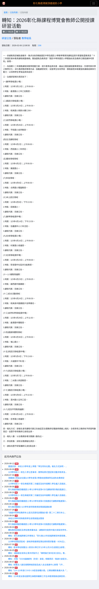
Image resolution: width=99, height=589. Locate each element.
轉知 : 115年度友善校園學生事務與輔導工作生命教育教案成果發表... (37, 576)
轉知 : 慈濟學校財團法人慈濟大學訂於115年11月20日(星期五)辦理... (37, 547)
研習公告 (6, 38)
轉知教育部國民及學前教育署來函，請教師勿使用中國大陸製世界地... (38, 530)
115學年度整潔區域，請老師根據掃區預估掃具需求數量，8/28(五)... (37, 542)
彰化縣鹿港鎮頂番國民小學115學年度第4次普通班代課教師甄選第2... (37, 501)
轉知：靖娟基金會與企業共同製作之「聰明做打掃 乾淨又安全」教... (37, 553)
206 (39, 45)
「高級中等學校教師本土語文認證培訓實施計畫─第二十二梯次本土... (37, 513)
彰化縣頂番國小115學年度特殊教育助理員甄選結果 (30, 507)
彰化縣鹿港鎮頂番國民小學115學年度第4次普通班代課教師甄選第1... (37, 524)
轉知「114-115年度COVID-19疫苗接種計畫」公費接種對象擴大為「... (38, 570)
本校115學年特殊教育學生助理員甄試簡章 (26, 518)
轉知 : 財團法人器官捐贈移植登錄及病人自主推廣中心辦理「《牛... (36, 565)
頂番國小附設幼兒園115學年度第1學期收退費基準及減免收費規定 (36, 478)
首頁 (6, 12)
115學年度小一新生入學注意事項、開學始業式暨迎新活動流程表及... (37, 472)
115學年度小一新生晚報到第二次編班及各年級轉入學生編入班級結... (37, 495)
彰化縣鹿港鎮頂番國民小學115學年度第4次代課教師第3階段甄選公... (37, 490)
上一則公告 (9, 32)
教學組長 (26, 38)
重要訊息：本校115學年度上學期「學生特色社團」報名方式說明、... (37, 466)
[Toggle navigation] (93, 3)
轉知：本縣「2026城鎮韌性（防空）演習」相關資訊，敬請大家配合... (38, 559)
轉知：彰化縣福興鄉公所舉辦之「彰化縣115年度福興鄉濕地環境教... (37, 536)
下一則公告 (22, 32)
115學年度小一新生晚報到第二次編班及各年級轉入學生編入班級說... (37, 484)
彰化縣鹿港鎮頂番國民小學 (47, 3)
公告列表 (14, 12)
